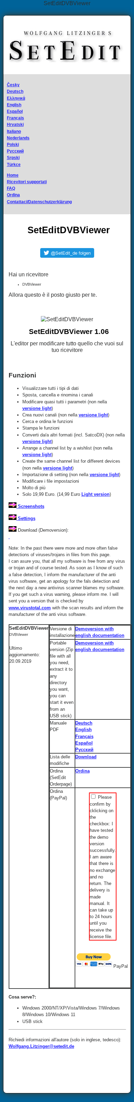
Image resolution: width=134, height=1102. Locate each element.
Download (86, 756)
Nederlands (18, 138)
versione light (37, 408)
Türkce (14, 164)
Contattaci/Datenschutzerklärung (39, 201)
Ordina (13, 195)
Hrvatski (15, 124)
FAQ (11, 188)
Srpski (13, 157)
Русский (15, 151)
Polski (13, 144)
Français (15, 118)
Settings (25, 518)
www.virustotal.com (30, 607)
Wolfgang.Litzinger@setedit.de (41, 1046)
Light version (95, 494)
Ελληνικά (16, 98)
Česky (13, 84)
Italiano (14, 131)
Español (15, 111)
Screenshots (30, 506)
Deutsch (15, 91)
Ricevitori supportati (27, 181)
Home (13, 175)
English (14, 104)
